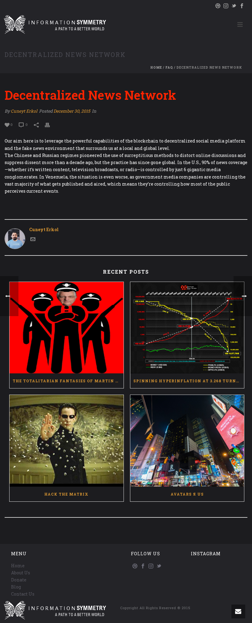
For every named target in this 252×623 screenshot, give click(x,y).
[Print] (50, 124)
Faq (169, 68)
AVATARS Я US (187, 494)
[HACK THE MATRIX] (67, 441)
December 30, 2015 (71, 111)
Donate (18, 580)
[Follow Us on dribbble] (134, 566)
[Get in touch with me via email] (32, 240)
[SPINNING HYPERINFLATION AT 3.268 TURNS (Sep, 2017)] (187, 328)
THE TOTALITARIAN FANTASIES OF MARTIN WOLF (68, 380)
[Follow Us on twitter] (158, 566)
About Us (20, 573)
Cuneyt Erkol (24, 111)
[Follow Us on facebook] (142, 566)
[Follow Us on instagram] (150, 566)
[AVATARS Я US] (187, 441)
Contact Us (22, 594)
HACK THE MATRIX (66, 494)
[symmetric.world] (54, 24)
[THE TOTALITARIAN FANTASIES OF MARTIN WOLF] (67, 328)
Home (156, 68)
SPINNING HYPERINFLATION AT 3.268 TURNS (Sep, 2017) (188, 380)
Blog (16, 587)
